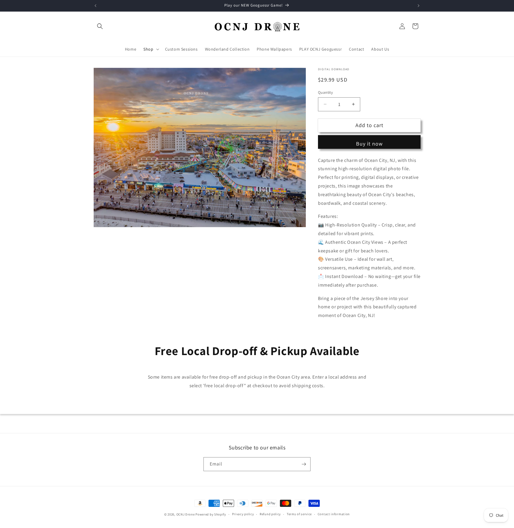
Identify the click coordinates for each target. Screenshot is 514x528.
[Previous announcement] (95, 5)
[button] (99, 26)
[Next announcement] (418, 5)
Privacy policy (243, 514)
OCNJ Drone (185, 514)
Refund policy (270, 514)
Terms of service (299, 514)
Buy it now (369, 143)
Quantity (325, 92)
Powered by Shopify (210, 514)
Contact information (334, 514)
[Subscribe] (303, 464)
